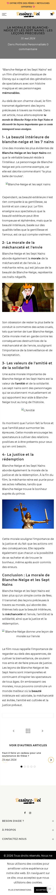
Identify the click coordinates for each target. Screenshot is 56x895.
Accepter (41, 890)
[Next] (51, 760)
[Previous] (5, 760)
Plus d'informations (19, 890)
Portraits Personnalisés (30, 44)
